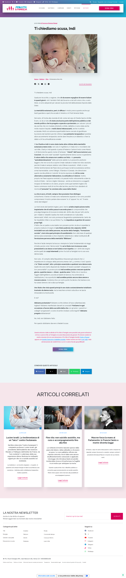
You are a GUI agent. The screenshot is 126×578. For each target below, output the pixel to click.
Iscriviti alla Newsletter (85, 84)
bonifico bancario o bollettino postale (54, 339)
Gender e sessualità (8, 537)
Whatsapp (75, 371)
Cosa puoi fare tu (48, 537)
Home (36, 79)
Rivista (95, 2)
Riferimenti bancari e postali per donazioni (33, 562)
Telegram (87, 371)
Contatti (121, 2)
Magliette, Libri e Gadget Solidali (107, 2)
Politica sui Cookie (18, 562)
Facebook (41, 371)
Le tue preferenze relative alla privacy (70, 576)
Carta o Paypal (84, 337)
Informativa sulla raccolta (46, 576)
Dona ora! (109, 8)
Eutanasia (25, 541)
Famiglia (5, 534)
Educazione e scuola (9, 541)
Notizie (85, 8)
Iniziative (25, 531)
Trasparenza (47, 562)
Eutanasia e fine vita (56, 79)
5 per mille (84, 339)
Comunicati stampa (49, 534)
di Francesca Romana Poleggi (49, 23)
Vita (47, 79)
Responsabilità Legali (56, 562)
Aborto (25, 537)
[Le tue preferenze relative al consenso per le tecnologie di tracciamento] (123, 575)
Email (64, 371)
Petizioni (25, 534)
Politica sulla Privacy (7, 562)
